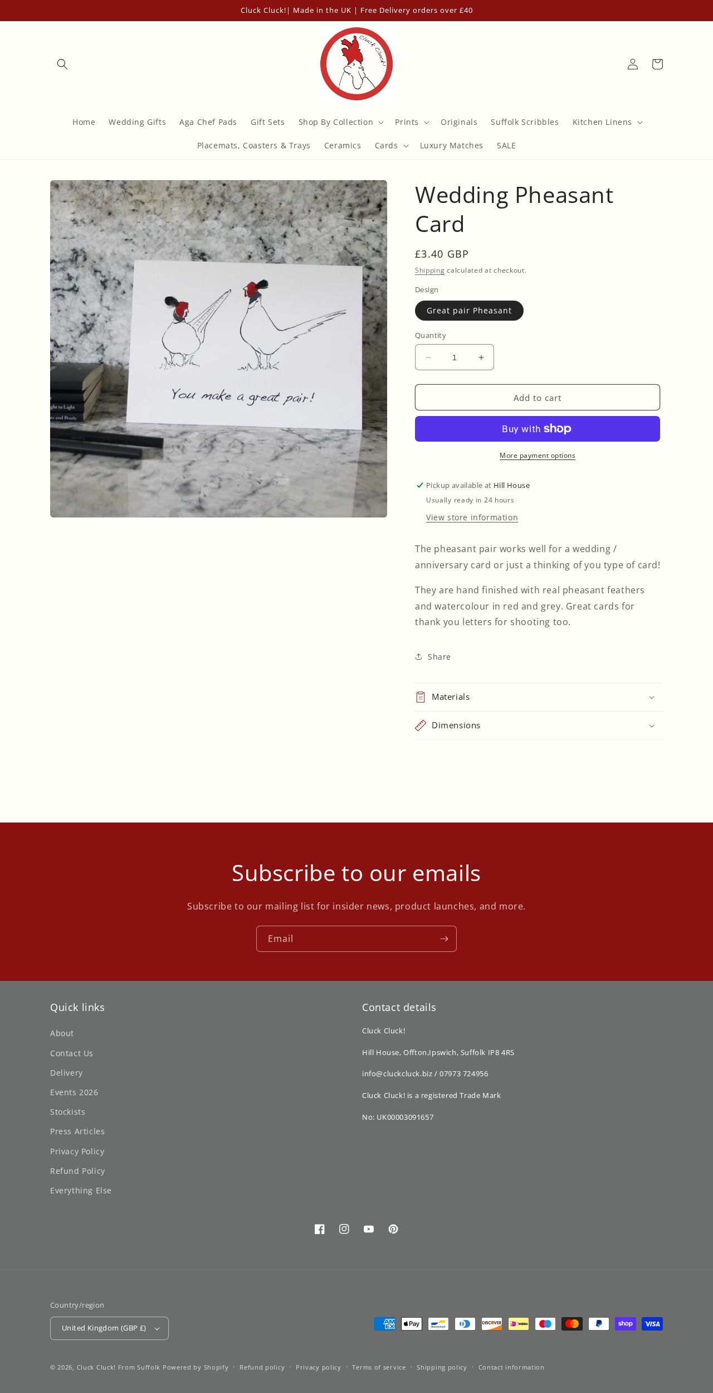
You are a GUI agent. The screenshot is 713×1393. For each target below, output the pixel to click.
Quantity (430, 335)
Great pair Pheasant (469, 310)
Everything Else (81, 1190)
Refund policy (262, 1367)
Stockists (67, 1111)
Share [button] (439, 656)
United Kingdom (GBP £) (104, 1328)
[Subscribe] (444, 939)
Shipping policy (442, 1367)
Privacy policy (318, 1367)
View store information (472, 517)
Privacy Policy (77, 1151)
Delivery (66, 1072)
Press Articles (77, 1131)
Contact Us (72, 1053)
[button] (62, 64)
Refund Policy (77, 1170)
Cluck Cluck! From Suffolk (119, 1367)
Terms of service (379, 1367)
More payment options (537, 455)
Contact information (511, 1367)
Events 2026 (74, 1092)
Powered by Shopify (196, 1367)
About (62, 1033)
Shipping (430, 270)
